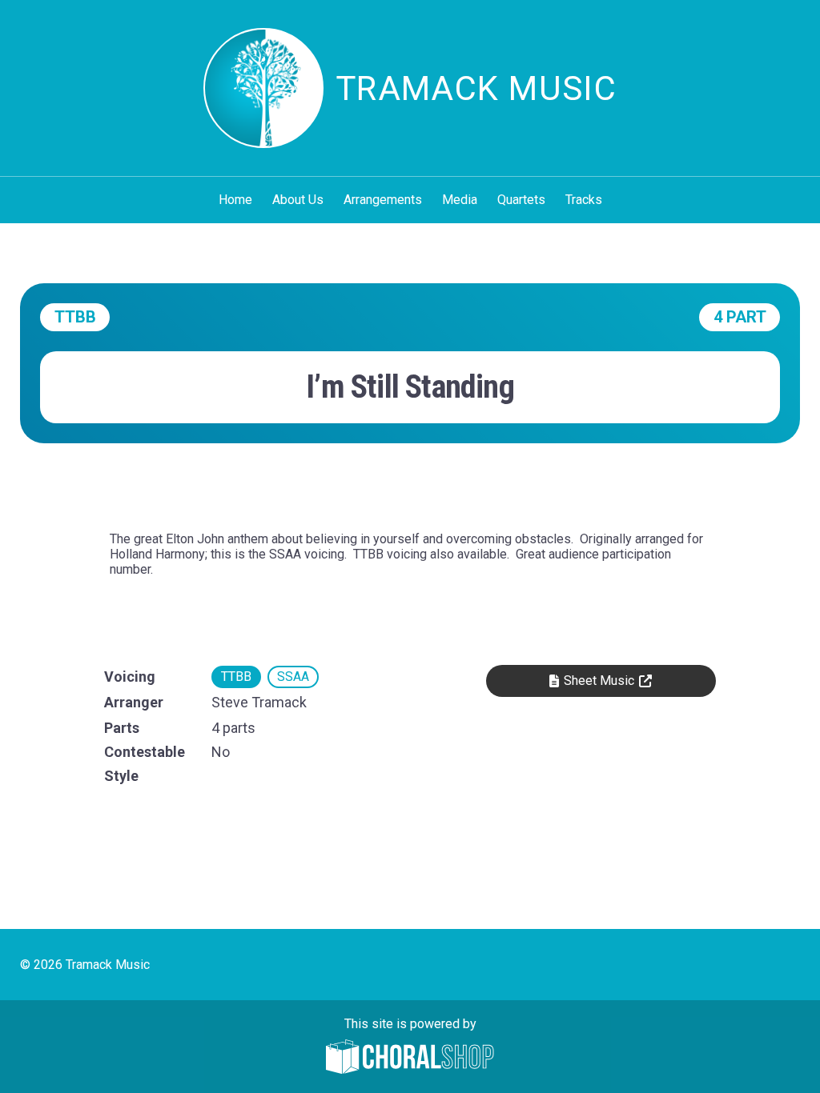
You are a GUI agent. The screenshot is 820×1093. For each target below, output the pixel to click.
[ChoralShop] (410, 1058)
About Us (298, 199)
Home (235, 199)
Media (459, 199)
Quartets (521, 199)
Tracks (583, 199)
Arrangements (383, 199)
